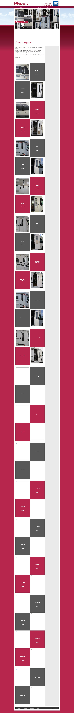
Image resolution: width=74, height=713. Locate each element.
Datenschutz (32, 708)
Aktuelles (39, 7)
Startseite (19, 708)
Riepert (21, 7)
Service (30, 7)
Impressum (25, 708)
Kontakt (48, 7)
